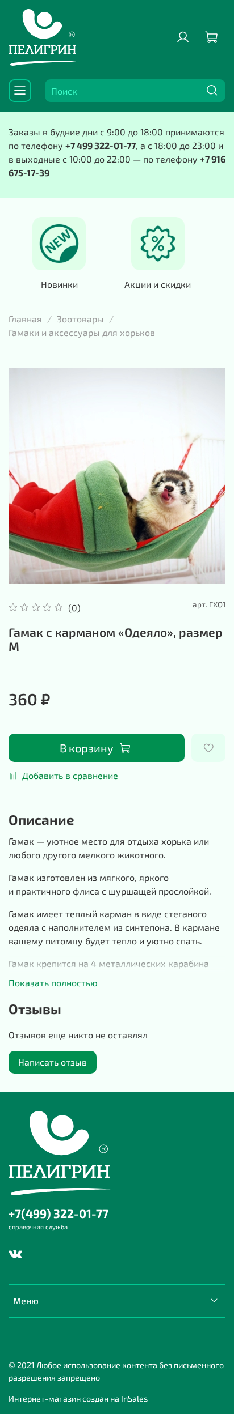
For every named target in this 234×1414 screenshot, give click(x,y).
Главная (25, 318)
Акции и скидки (157, 283)
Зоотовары (80, 318)
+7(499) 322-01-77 (58, 1213)
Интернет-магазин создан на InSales (78, 1398)
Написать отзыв (52, 1062)
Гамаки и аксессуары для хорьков (82, 332)
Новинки (59, 283)
